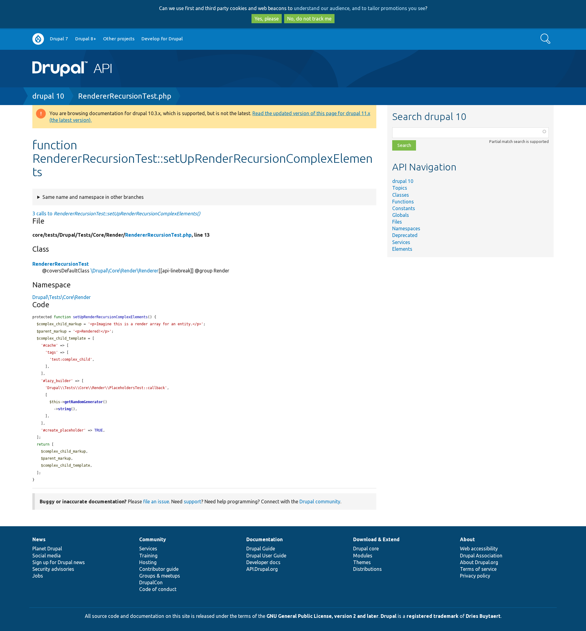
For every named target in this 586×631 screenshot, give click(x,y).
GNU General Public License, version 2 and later (322, 616)
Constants (403, 208)
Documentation (264, 539)
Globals (400, 215)
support (192, 501)
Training (148, 555)
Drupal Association (481, 555)
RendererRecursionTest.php (124, 96)
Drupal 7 (59, 38)
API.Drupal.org (262, 569)
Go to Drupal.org (38, 39)
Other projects (119, 38)
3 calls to (116, 213)
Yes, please (267, 18)
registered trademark (432, 616)
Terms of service (478, 569)
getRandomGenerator (83, 402)
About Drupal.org (479, 562)
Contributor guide (159, 569)
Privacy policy (475, 575)
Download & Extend (376, 539)
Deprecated (405, 235)
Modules (362, 555)
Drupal (388, 616)
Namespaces (406, 228)
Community (152, 539)
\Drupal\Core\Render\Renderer (124, 270)
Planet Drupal (47, 548)
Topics (399, 188)
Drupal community (319, 501)
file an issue (156, 501)
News (38, 539)
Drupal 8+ (85, 38)
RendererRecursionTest (60, 264)
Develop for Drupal (162, 38)
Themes (362, 562)
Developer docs (263, 562)
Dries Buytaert (483, 616)
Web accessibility (479, 548)
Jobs (37, 575)
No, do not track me (309, 18)
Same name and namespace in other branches (93, 197)
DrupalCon (151, 582)
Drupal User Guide (266, 555)
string (64, 409)
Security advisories (53, 569)
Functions (403, 201)
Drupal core (366, 548)
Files (397, 221)
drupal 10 (48, 96)
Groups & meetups (159, 575)
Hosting (148, 562)
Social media (46, 555)
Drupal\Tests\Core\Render (61, 297)
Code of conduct (157, 589)
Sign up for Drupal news (58, 562)
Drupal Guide (260, 548)
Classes (400, 195)
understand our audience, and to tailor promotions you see (359, 8)
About (467, 539)
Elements (402, 249)
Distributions (367, 569)
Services (401, 242)
